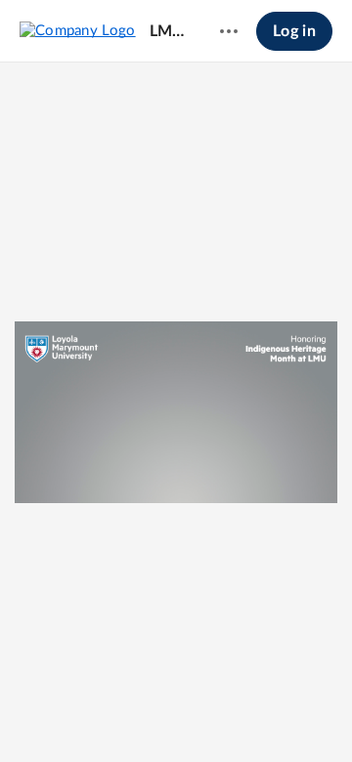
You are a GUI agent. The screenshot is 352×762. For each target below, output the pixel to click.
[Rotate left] (212, 714)
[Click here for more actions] (228, 31)
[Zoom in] (173, 714)
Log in (294, 31)
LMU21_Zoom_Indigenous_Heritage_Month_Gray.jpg (169, 31)
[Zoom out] (106, 714)
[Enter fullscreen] (247, 714)
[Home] (78, 30)
